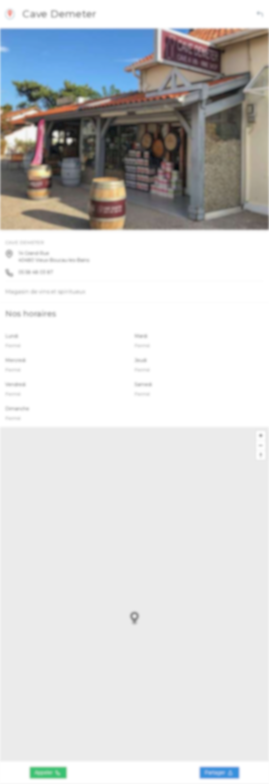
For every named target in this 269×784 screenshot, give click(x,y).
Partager (215, 772)
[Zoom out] (261, 445)
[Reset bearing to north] (261, 455)
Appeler (44, 772)
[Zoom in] (261, 435)
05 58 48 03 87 (35, 272)
